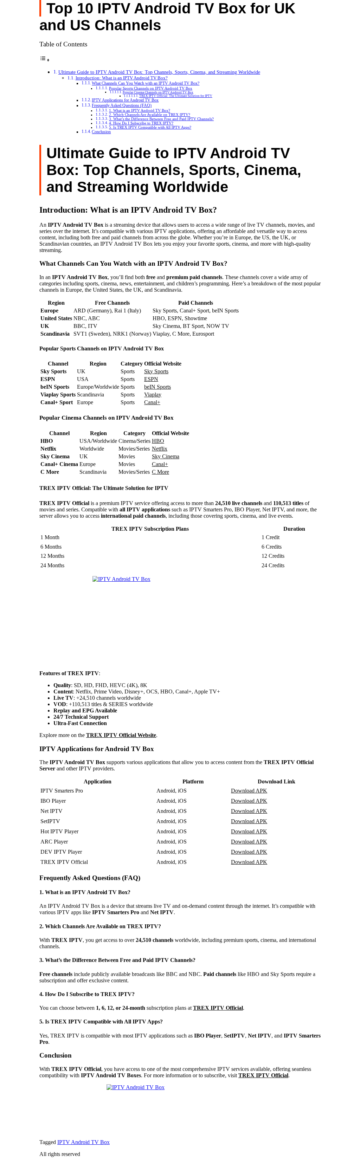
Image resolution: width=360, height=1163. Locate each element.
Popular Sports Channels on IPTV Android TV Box (150, 88)
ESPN (151, 379)
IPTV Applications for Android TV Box (125, 100)
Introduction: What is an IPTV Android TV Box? (122, 77)
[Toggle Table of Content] (44, 60)
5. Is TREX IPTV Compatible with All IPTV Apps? (150, 127)
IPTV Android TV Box (83, 1142)
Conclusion (101, 132)
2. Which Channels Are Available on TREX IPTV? (149, 115)
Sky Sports (156, 371)
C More (160, 472)
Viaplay (152, 395)
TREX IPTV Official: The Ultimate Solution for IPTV (175, 96)
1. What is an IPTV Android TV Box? (139, 110)
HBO (158, 441)
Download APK (249, 791)
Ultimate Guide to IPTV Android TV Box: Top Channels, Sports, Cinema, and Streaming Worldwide (159, 72)
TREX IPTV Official (218, 1008)
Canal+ (152, 402)
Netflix (159, 449)
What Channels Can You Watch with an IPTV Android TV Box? (145, 83)
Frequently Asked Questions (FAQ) (122, 105)
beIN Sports (157, 387)
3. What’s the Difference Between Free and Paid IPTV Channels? (161, 119)
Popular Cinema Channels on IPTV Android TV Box (158, 92)
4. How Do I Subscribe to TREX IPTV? (141, 123)
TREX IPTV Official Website (121, 735)
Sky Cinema (165, 456)
